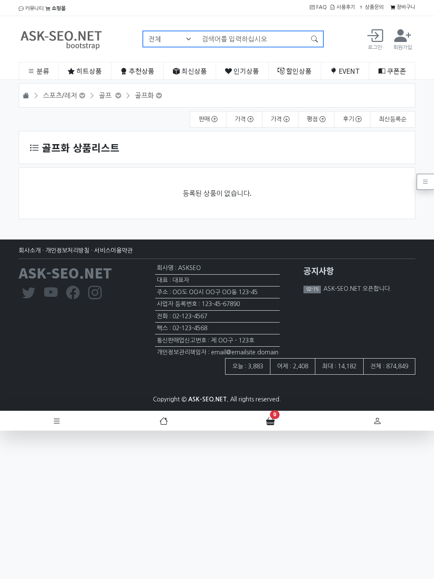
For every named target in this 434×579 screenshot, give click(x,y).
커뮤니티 (34, 8)
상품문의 (374, 7)
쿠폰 (395, 71)
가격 (241, 119)
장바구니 (405, 7)
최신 (193, 71)
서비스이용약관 (113, 250)
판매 (205, 119)
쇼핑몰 (58, 8)
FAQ (321, 7)
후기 (349, 119)
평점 (313, 119)
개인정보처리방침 (67, 250)
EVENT (348, 71)
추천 (140, 71)
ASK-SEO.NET (65, 272)
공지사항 (318, 270)
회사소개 (30, 250)
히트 (88, 71)
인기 (245, 71)
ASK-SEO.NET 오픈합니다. (357, 289)
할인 (298, 71)
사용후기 (345, 7)
